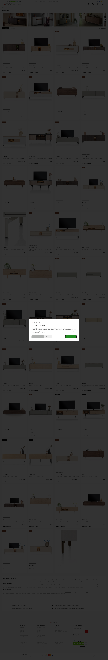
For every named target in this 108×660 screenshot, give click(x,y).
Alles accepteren (70, 336)
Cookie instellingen (38, 336)
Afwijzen (48, 336)
